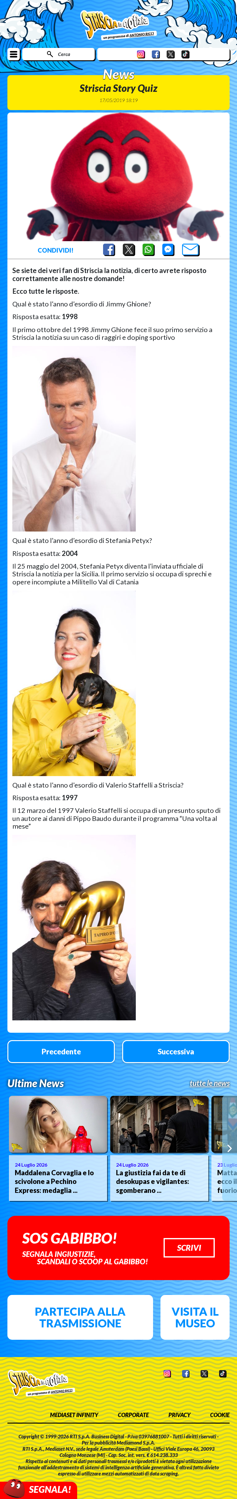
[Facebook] (156, 54)
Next (229, 1148)
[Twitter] (171, 54)
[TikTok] (185, 54)
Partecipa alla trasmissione (80, 1317)
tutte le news (210, 1083)
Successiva (176, 1051)
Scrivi (189, 1248)
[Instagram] (141, 54)
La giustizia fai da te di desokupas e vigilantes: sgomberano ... (152, 1181)
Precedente (61, 1051)
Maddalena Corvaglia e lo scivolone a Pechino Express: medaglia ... (54, 1181)
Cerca (64, 54)
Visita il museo (195, 1317)
